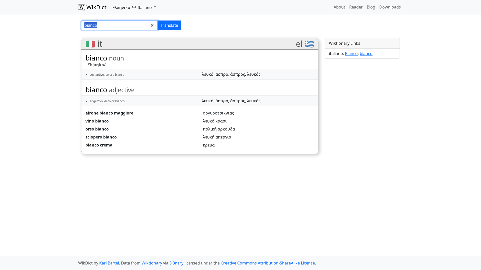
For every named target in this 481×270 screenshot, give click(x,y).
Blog (371, 7)
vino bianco (97, 121)
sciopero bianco (101, 137)
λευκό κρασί (215, 121)
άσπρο (221, 74)
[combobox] (119, 25)
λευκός (254, 74)
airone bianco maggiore (109, 113)
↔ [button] (132, 7)
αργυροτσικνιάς (218, 113)
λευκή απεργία (217, 137)
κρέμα (209, 145)
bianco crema (98, 145)
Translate (169, 25)
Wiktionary (152, 263)
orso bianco (97, 129)
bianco (366, 53)
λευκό (207, 74)
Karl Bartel (109, 263)
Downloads (390, 7)
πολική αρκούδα (219, 129)
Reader (356, 7)
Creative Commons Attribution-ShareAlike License (268, 263)
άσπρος (237, 74)
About (339, 7)
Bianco (351, 53)
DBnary (176, 263)
